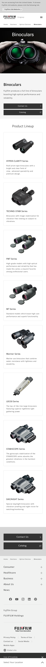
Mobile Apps (9, 645)
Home (6, 24)
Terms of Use (26, 637)
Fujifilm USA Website (12, 9)
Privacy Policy (10, 637)
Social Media (23, 641)
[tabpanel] (23, 50)
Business (13, 24)
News (7, 590)
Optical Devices (25, 24)
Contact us (8, 641)
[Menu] (41, 17)
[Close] (42, 657)
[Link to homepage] (10, 17)
